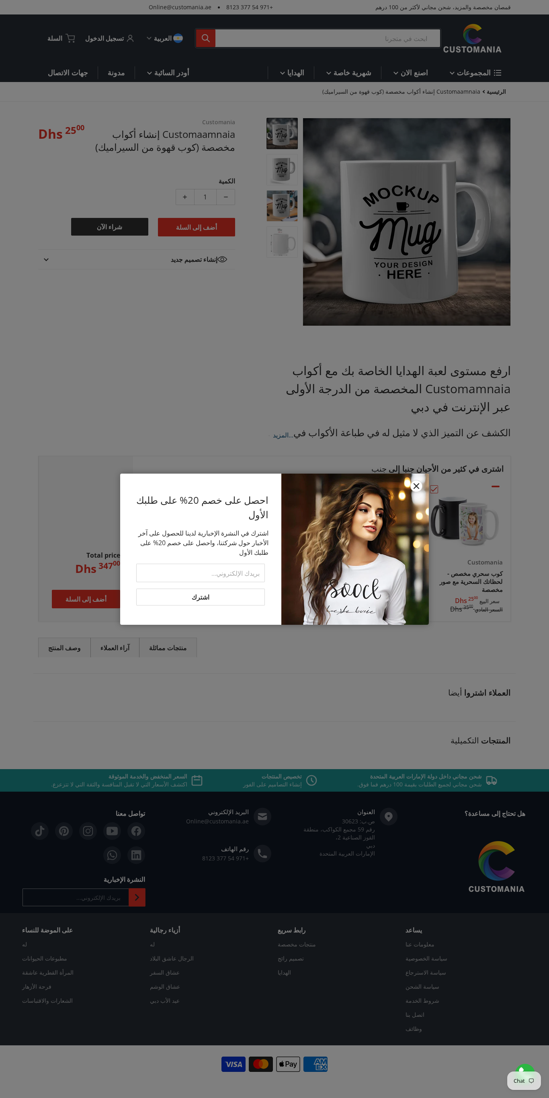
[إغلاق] (416, 486)
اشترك (200, 597)
